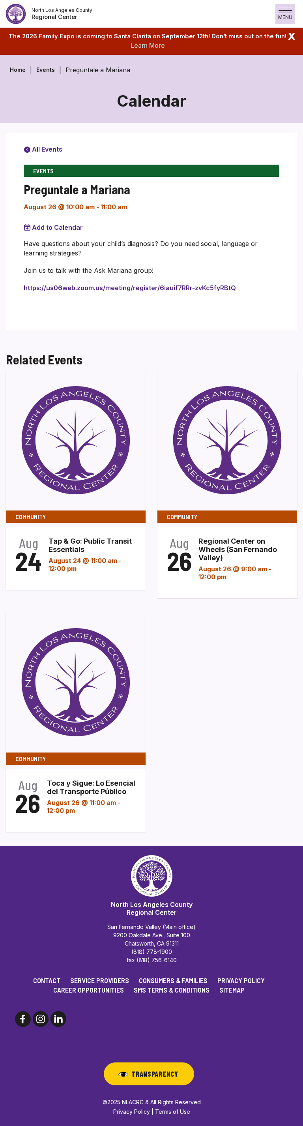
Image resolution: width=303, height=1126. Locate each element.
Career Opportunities (88, 989)
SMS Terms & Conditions (171, 989)
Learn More (148, 45)
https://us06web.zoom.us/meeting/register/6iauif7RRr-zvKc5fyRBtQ (130, 288)
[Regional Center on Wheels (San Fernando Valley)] (227, 440)
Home (18, 69)
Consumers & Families (173, 980)
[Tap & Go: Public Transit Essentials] (76, 440)
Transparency (154, 1074)
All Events (46, 149)
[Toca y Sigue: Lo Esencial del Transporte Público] (76, 682)
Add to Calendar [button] (57, 227)
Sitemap (232, 989)
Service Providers (99, 980)
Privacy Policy (241, 980)
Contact (46, 980)
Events (45, 69)
